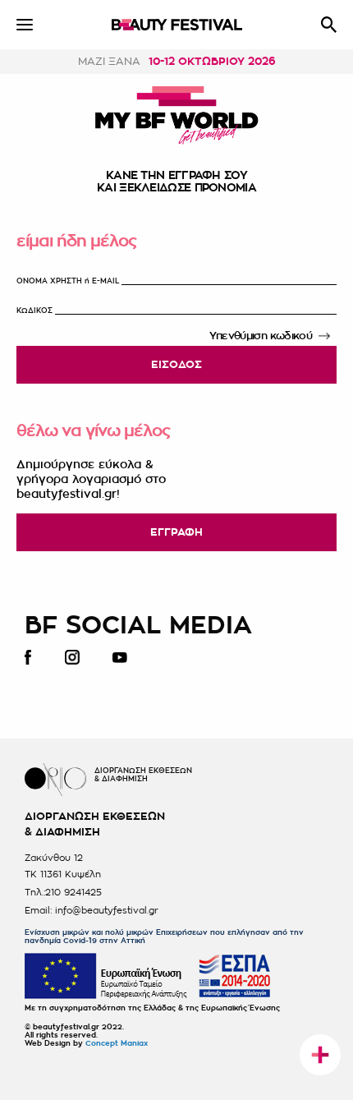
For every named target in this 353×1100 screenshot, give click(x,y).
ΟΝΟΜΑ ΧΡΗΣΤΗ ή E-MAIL (67, 281)
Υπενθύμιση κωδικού (260, 335)
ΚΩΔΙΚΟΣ (34, 311)
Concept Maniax (116, 1043)
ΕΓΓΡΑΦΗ (176, 532)
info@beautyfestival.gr (106, 910)
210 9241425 (73, 892)
